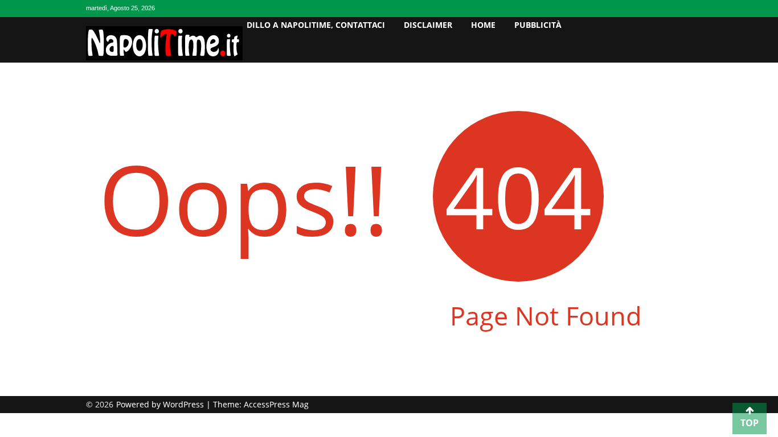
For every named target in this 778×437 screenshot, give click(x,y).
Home (483, 24)
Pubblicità (538, 24)
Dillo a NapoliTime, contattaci (316, 24)
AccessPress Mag (276, 404)
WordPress (184, 404)
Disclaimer (428, 24)
